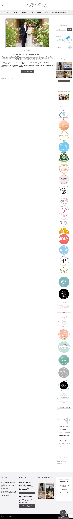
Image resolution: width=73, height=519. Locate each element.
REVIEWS (39, 12)
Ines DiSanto (15, 57)
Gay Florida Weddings (64, 432)
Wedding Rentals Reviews (62, 461)
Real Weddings (27, 50)
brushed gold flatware (39, 56)
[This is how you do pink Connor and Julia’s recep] (60, 74)
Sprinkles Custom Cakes (24, 59)
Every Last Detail (63, 426)
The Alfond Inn (32, 59)
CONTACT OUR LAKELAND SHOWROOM (27, 506)
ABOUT (24, 12)
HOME (7, 12)
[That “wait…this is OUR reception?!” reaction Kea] (60, 66)
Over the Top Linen (34, 58)
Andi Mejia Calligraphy (31, 56)
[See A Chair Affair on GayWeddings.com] (64, 211)
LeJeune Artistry (47, 57)
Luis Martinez (14, 58)
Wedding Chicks (64, 441)
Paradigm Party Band (42, 58)
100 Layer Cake (64, 446)
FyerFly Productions (9, 57)
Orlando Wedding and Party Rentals (23, 58)
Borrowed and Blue (64, 435)
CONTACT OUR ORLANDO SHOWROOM (27, 493)
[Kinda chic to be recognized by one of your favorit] (68, 66)
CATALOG (15, 12)
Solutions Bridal (17, 59)
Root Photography (49, 58)
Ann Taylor (17, 56)
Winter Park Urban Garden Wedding (27, 54)
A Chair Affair (23, 56)
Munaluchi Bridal (63, 429)
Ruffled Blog (64, 438)
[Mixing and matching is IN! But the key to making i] (68, 74)
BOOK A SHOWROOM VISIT (59, 12)
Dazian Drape (46, 56)
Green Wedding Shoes (64, 443)
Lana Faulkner (41, 57)
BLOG (32, 12)
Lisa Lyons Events (7, 58)
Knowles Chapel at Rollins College (32, 57)
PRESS (46, 12)
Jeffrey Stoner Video (21, 57)
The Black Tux (38, 59)
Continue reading (27, 71)
